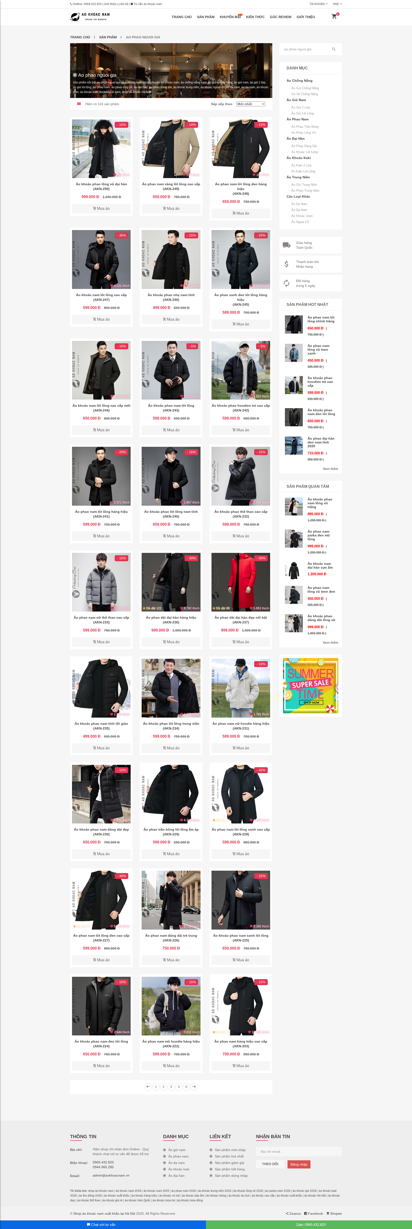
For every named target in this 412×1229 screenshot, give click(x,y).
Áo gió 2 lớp (300, 107)
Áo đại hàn (176, 1176)
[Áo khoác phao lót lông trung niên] (171, 688)
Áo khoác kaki (178, 1169)
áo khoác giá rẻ (113, 1200)
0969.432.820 (93, 4)
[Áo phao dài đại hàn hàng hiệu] (171, 582)
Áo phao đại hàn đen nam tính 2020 (321, 442)
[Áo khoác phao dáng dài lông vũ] (294, 623)
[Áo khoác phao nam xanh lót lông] (240, 900)
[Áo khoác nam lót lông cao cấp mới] (101, 370)
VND (336, 4)
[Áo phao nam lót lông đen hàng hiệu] (240, 148)
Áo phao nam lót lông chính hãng (321, 319)
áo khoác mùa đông (190, 1200)
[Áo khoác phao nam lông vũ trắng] (294, 506)
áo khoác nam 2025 (156, 1191)
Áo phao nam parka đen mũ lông (319, 535)
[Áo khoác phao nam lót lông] (171, 370)
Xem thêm (330, 469)
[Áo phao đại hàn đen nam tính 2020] (294, 446)
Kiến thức (255, 17)
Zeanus (294, 1213)
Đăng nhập (299, 1164)
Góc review (280, 17)
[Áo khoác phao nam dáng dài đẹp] (101, 794)
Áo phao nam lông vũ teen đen (321, 589)
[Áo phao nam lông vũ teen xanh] (294, 353)
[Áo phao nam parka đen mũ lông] (294, 539)
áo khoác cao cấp (263, 1195)
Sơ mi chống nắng (304, 94)
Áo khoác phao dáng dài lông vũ (321, 618)
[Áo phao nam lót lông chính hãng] (294, 324)
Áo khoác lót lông (304, 152)
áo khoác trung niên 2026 (214, 1191)
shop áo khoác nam (100, 1191)
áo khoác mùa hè (164, 1200)
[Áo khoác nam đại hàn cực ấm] (294, 571)
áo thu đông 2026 (90, 1195)
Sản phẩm (206, 17)
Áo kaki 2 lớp (301, 165)
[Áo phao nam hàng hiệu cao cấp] (240, 1006)
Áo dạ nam (299, 210)
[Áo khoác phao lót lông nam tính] (171, 476)
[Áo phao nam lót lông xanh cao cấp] (240, 794)
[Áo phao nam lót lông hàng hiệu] (101, 476)
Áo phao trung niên (305, 190)
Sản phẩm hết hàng (230, 1169)
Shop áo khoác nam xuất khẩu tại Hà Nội (104, 1213)
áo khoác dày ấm (193, 1195)
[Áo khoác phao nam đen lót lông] (101, 1006)
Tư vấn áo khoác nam (147, 4)
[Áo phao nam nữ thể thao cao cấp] (101, 582)
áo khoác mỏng (216, 1195)
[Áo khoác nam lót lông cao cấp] (101, 259)
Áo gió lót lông (302, 113)
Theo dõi (270, 1164)
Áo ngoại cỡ (300, 222)
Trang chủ (182, 17)
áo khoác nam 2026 (128, 1191)
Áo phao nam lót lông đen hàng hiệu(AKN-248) (241, 188)
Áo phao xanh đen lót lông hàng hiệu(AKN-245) (240, 299)
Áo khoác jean (302, 216)
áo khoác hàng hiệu (144, 1195)
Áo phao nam (178, 1156)
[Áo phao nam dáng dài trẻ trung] (171, 900)
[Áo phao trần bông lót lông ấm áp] (171, 794)
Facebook (315, 1213)
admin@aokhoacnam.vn (111, 1175)
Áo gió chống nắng (305, 88)
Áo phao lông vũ (303, 132)
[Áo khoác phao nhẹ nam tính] (171, 259)
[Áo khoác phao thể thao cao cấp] (240, 476)
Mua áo (103, 208)
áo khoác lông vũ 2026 (248, 1191)
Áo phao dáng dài (304, 146)
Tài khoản (317, 4)
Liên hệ (124, 4)
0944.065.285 (103, 1167)
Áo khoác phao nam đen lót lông (321, 412)
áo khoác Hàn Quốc (137, 1200)
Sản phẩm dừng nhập (231, 1176)
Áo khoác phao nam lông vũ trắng (320, 503)
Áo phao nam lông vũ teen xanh (318, 349)
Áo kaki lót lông (303, 171)
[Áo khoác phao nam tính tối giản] (101, 688)
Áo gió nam (176, 1150)
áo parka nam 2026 (277, 1191)
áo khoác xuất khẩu (116, 1195)
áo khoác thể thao (88, 1200)
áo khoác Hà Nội (315, 1195)
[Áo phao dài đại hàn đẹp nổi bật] (240, 582)
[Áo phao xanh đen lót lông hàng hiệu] (240, 259)
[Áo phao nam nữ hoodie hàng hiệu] (240, 688)
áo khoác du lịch (239, 1195)
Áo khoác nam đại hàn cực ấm (320, 565)
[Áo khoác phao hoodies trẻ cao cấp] (240, 370)
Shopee (335, 1213)
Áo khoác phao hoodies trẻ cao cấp (320, 381)
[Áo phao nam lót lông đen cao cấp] (101, 900)
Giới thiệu (110, 4)
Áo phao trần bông (305, 127)
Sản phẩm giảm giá (229, 1163)
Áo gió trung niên (304, 184)
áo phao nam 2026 (183, 1191)
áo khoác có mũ (169, 1195)
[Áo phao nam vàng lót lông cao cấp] (171, 148)
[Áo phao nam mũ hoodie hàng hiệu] (171, 1006)
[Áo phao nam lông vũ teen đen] (294, 595)
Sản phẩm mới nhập (230, 1150)
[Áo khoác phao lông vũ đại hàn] (101, 148)
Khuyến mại (230, 17)
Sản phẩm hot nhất (229, 1156)
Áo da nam (299, 204)
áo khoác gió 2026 (305, 1191)
